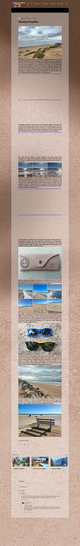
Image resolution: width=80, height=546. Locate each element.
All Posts (13, 10)
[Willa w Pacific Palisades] (40, 462)
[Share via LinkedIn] (24, 444)
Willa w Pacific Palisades (39, 468)
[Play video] (40, 85)
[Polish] (19, 6)
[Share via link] (27, 444)
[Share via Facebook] (18, 444)
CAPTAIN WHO (31, 10)
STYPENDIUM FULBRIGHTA (22, 10)
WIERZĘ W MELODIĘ (48, 10)
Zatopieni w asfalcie (19, 468)
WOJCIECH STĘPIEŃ (19, 3)
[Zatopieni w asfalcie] (21, 461)
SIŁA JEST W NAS (39, 10)
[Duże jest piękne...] (59, 461)
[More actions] (61, 18)
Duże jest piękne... (57, 468)
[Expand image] (25, 170)
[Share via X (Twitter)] (21, 444)
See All (66, 454)
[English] (15, 6)
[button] (66, 10)
